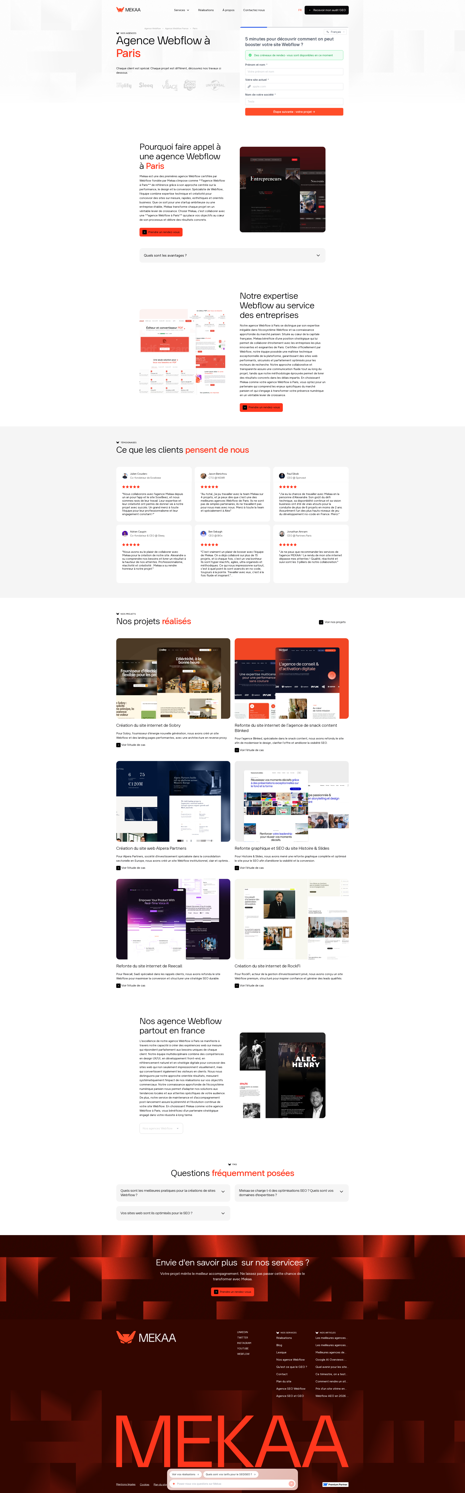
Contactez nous (254, 10)
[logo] (128, 10)
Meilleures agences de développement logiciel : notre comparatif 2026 (331, 1353)
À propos (228, 10)
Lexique (281, 1352)
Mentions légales (126, 1484)
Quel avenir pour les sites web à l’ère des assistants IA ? (332, 1367)
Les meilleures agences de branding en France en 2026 (332, 1345)
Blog (279, 1345)
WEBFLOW (243, 1354)
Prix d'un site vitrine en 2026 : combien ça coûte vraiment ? (332, 1389)
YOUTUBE (243, 1348)
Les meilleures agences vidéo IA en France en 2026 (331, 1338)
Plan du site (283, 1381)
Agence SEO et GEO (290, 1396)
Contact (282, 1374)
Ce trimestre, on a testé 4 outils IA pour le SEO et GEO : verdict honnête (332, 1374)
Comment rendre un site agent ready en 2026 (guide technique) (331, 1382)
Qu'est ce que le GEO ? (291, 1367)
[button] (182, 10)
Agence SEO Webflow (291, 1388)
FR (300, 10)
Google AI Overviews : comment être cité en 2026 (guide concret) (330, 1360)
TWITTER (242, 1337)
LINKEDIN (242, 1332)
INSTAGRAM (244, 1343)
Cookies (144, 1484)
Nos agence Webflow (290, 1359)
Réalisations (206, 10)
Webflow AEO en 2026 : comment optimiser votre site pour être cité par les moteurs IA (331, 1396)
